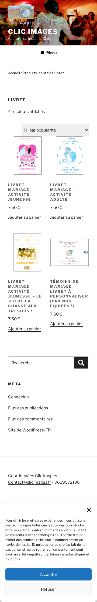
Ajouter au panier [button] (24, 217)
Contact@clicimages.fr (29, 482)
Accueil (14, 73)
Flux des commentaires (30, 419)
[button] (89, 510)
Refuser (48, 589)
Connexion (18, 397)
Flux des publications (28, 408)
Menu (51, 52)
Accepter (48, 574)
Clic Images (33, 32)
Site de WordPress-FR (29, 430)
